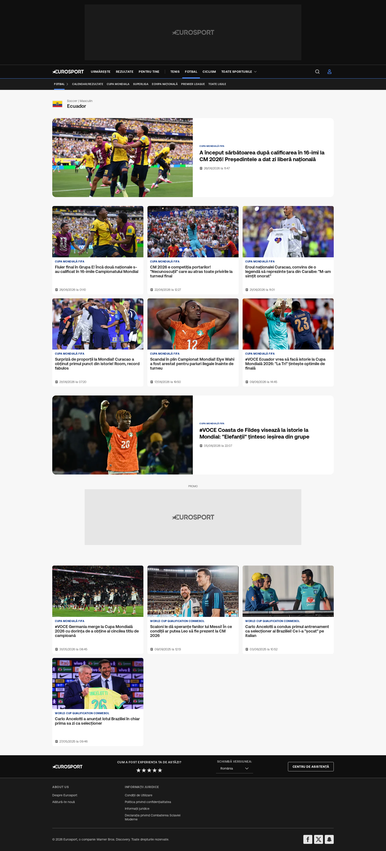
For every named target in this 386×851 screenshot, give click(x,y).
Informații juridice (137, 808)
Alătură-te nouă (63, 802)
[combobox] (234, 768)
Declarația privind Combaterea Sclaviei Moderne (152, 817)
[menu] (317, 71)
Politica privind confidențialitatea (148, 802)
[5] (160, 770)
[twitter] (318, 839)
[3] (149, 770)
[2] (144, 770)
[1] (138, 770)
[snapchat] (329, 839)
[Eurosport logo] (68, 72)
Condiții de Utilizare (138, 795)
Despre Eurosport (64, 795)
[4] (154, 770)
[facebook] (307, 839)
